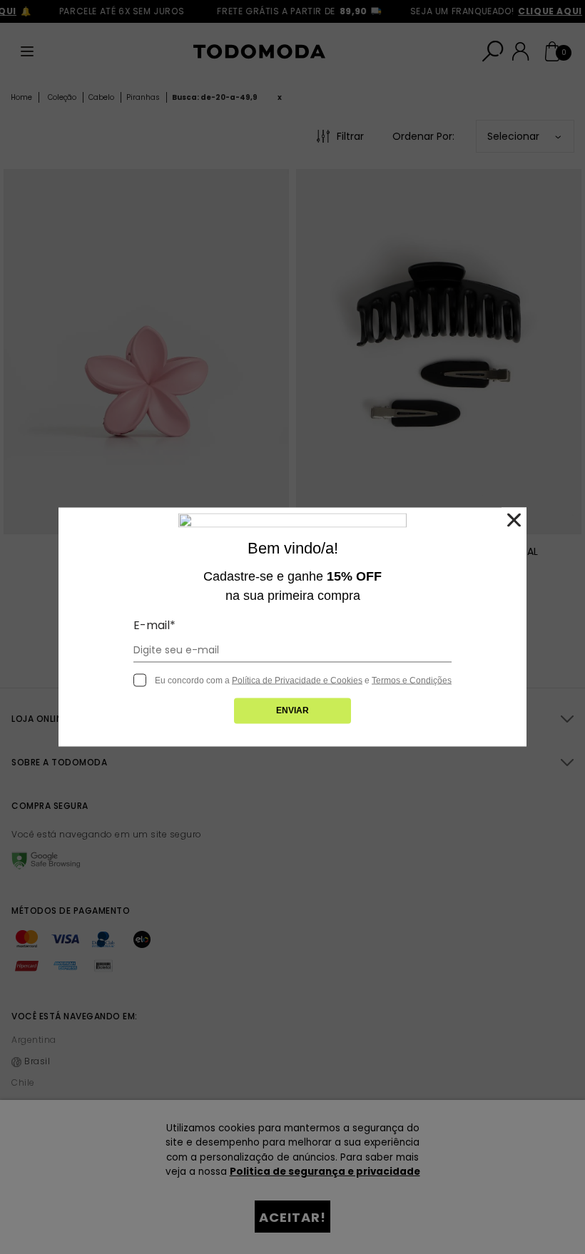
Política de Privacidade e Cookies (297, 680)
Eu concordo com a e (303, 680)
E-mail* (154, 625)
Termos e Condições (412, 680)
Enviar (292, 710)
